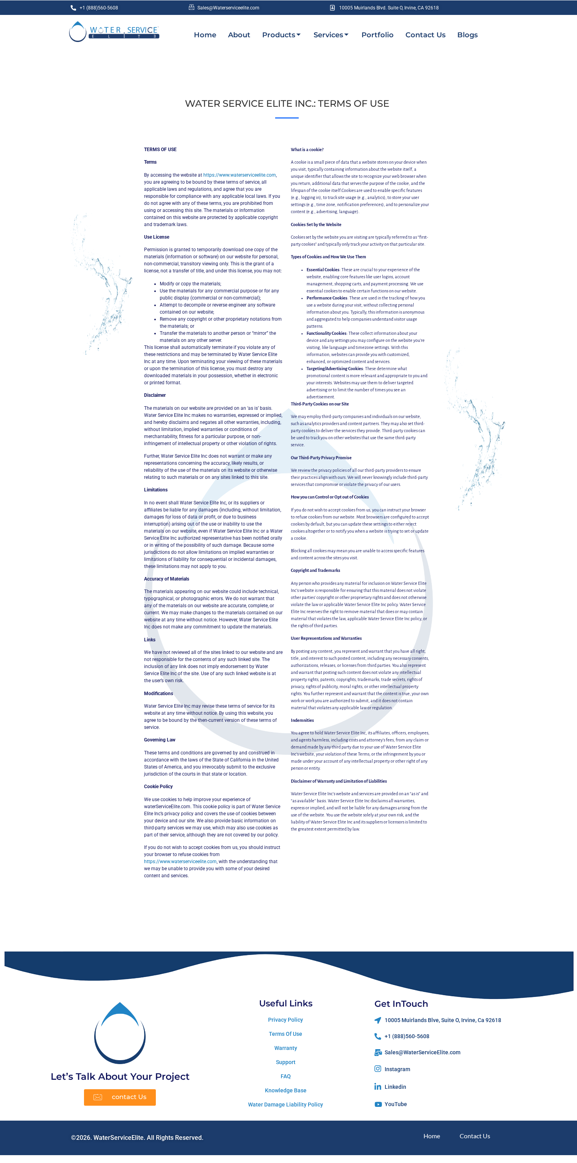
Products (278, 35)
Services (328, 35)
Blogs (467, 35)
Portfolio (378, 35)
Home (205, 35)
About (239, 35)
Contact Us (425, 35)
